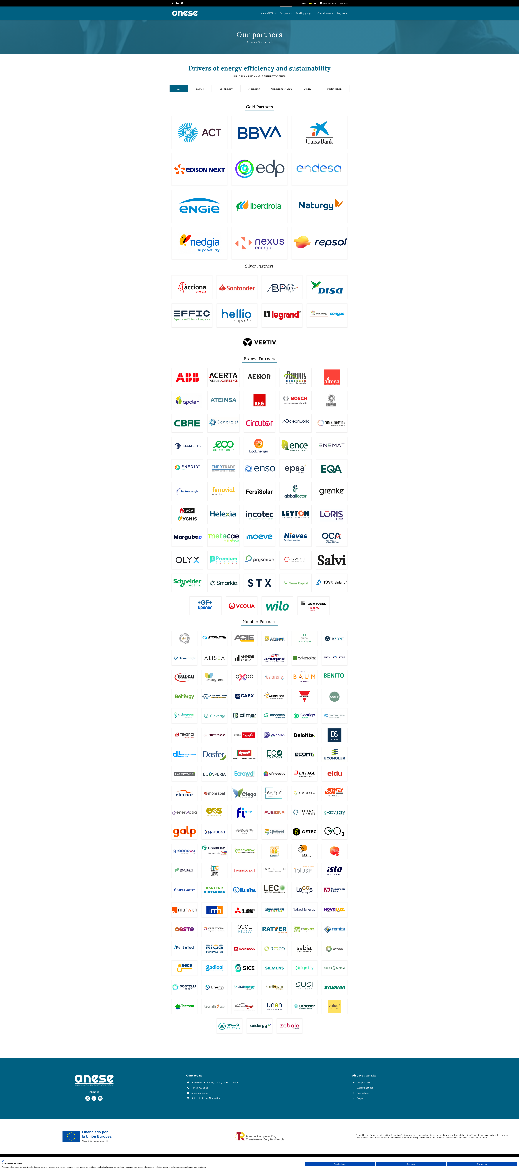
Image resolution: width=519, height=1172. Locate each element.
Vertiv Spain (259, 340)
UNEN (274, 1004)
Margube (187, 535)
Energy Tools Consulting (334, 791)
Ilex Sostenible (305, 849)
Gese (274, 829)
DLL (184, 752)
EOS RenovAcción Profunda (214, 810)
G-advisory (334, 810)
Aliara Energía (184, 655)
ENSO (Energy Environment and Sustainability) (259, 466)
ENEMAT (331, 443)
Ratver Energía (274, 927)
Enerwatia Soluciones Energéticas (184, 810)
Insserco (244, 868)
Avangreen (214, 675)
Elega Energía (244, 791)
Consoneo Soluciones (274, 713)
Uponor (205, 603)
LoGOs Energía (304, 888)
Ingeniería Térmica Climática (214, 868)
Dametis (187, 443)
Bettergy (184, 694)
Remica (335, 927)
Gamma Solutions (214, 829)
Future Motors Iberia (304, 810)
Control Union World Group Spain (335, 713)
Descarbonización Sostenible (334, 732)
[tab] (178, 88)
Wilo (277, 603)
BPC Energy (282, 285)
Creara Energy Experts (184, 732)
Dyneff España (244, 752)
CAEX (244, 694)
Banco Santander (237, 285)
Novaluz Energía (334, 907)
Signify (304, 965)
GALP (184, 829)
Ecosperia (214, 771)
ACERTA (223, 375)
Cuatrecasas (214, 733)
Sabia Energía (304, 946)
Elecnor (184, 791)
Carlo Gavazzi (304, 694)
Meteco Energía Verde (223, 535)
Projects (361, 1098)
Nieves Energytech (295, 535)
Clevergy (214, 713)
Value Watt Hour (334, 1004)
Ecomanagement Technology (304, 752)
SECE (184, 965)
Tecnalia (214, 1004)
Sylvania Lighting (334, 985)
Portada (251, 42)
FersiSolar (259, 489)
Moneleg (274, 907)
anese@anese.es (200, 1092)
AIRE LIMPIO (304, 636)
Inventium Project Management (275, 868)
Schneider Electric (187, 580)
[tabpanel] (259, 568)
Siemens (274, 965)
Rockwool (244, 946)
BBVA (259, 131)
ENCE (295, 443)
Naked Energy (304, 907)
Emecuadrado (274, 791)
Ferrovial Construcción (223, 489)
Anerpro (274, 655)
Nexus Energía (259, 241)
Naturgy (319, 204)
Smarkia (223, 580)
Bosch (295, 398)
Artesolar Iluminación (304, 655)
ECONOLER (334, 752)
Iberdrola (259, 204)
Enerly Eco (187, 466)
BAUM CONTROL (304, 675)
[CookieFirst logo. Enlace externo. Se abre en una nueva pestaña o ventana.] (3, 1161)
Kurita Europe (244, 888)
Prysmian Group (259, 558)
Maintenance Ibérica (334, 888)
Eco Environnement (223, 443)
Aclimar (274, 636)
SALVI (331, 558)
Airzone (334, 636)
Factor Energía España (187, 489)
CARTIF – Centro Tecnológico (334, 694)
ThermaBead (244, 1004)
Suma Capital (296, 580)
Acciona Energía (192, 285)
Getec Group (304, 829)
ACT (199, 131)
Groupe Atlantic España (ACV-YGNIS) (187, 512)
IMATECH (184, 868)
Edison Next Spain (199, 167)
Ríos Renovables (214, 946)
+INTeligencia (184, 636)
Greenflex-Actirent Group (214, 849)
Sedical (214, 965)
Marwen (184, 907)
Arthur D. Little (334, 655)
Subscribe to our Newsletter (206, 1098)
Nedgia (199, 241)
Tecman (184, 1004)
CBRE (187, 421)
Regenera (304, 927)
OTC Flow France (244, 927)
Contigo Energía (304, 713)
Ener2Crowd (304, 791)
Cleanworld (295, 421)
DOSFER (214, 752)
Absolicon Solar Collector (214, 636)
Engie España (199, 204)
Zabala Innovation (289, 1023)
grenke (331, 489)
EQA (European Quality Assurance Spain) (331, 466)
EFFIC (192, 313)
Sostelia (184, 985)
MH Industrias (214, 907)
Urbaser (304, 1004)
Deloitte (304, 733)
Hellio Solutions (237, 313)
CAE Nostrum (214, 694)
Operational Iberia (214, 927)
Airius (296, 375)
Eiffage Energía (304, 771)
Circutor (259, 421)
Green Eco (184, 849)
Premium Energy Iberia (223, 558)
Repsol (319, 241)
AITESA (331, 375)
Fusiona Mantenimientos (274, 810)
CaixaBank (319, 131)
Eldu (334, 771)
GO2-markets (334, 829)
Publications (363, 1092)
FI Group (244, 810)
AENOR (259, 375)
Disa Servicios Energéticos (327, 285)
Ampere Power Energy (244, 655)
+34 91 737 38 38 (200, 1087)
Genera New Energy (244, 829)
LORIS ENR (331, 512)
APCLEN (187, 398)
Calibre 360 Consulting (274, 694)
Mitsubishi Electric (244, 907)
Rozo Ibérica (274, 946)
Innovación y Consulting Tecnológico (259, 512)
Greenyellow (244, 849)
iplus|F (304, 868)
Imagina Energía (334, 849)
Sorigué (327, 313)
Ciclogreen (184, 713)
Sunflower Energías (274, 985)
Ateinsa (223, 398)
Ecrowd (244, 771)
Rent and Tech (184, 946)
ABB (187, 375)
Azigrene (274, 675)
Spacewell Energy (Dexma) (214, 984)
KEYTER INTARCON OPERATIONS (214, 887)
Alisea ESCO (214, 655)
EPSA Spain (295, 466)
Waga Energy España (229, 1023)
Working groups (365, 1087)
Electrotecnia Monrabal (214, 791)
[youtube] (182, 3)
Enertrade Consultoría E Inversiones (223, 466)
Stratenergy (244, 985)
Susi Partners (304, 985)
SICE (244, 965)
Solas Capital (334, 965)
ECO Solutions (275, 752)
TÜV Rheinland (331, 580)
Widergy (259, 1023)
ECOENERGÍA (259, 443)
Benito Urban (334, 675)
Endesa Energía (319, 167)
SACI (295, 558)
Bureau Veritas (331, 398)
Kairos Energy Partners (184, 888)
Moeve (259, 535)
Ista (334, 868)
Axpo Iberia (244, 675)
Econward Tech (184, 771)
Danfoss (244, 733)
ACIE (244, 636)
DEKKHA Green (274, 732)
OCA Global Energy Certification (331, 535)
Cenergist (223, 421)
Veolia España (241, 603)
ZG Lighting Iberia (313, 603)
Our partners (363, 1082)
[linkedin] (177, 3)
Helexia (223, 512)
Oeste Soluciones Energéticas (184, 926)
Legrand (282, 313)
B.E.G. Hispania (259, 398)
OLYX (187, 558)
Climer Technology (245, 713)
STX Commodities (259, 580)
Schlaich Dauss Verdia (334, 946)
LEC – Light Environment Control (274, 887)
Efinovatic (275, 771)
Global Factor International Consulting (295, 489)
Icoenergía (274, 849)
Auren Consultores (184, 675)
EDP (259, 167)
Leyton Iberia (295, 512)
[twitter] (173, 3)
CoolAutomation (331, 421)
